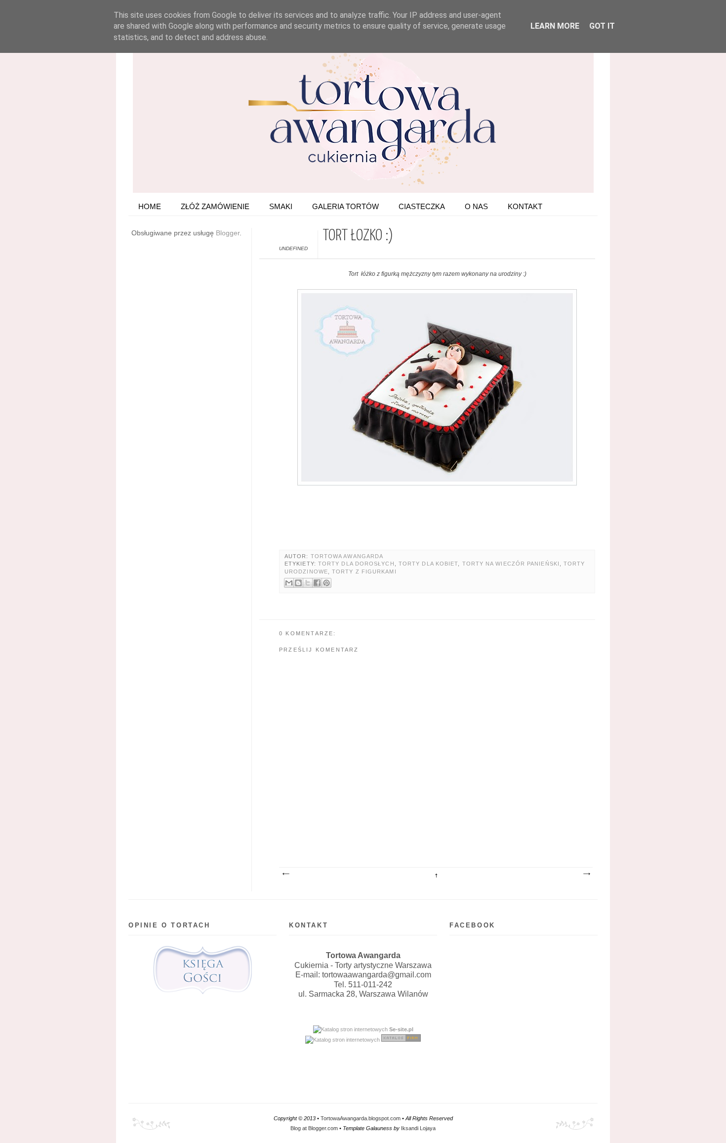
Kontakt (525, 206)
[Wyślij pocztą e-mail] (289, 583)
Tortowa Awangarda (347, 556)
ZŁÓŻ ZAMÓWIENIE (215, 206)
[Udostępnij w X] (308, 583)
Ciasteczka (422, 206)
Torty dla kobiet (428, 564)
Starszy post (586, 874)
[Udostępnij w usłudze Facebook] (317, 583)
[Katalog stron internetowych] (350, 1029)
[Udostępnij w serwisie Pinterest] (326, 583)
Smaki (280, 206)
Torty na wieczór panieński (511, 564)
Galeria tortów (345, 206)
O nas (476, 206)
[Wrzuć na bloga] (298, 583)
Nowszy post (285, 874)
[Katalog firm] (401, 1040)
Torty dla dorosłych (356, 564)
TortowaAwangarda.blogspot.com (361, 1118)
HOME (149, 206)
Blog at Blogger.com (314, 1128)
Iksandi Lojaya (418, 1128)
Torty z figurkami (364, 571)
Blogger (228, 233)
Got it (602, 26)
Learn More (554, 26)
